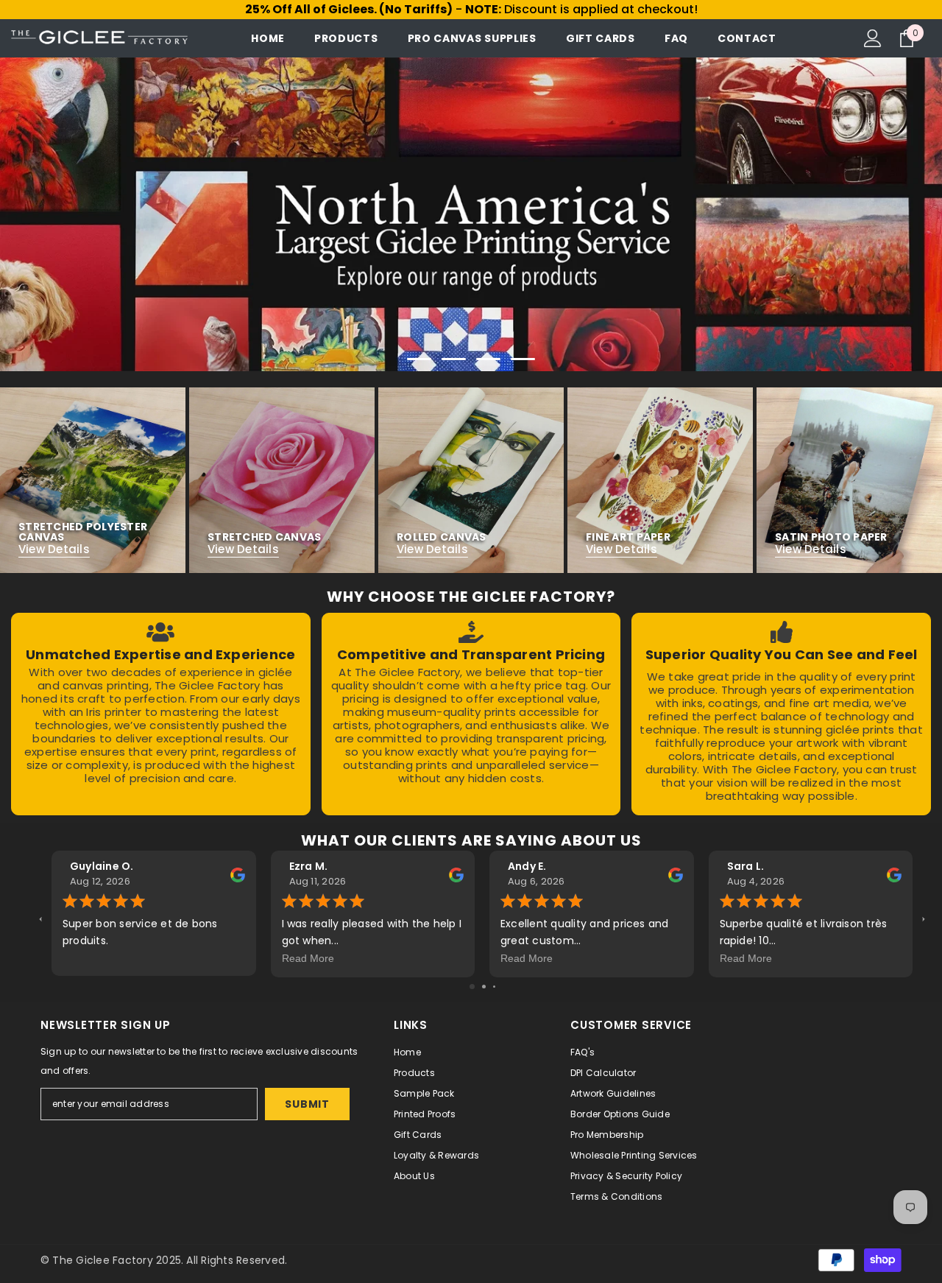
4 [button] (523, 359)
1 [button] (419, 359)
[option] (471, 214)
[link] (161, 714)
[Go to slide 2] (484, 986)
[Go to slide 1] (472, 986)
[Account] (873, 38)
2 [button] (454, 359)
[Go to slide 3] (494, 986)
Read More (308, 958)
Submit (307, 1104)
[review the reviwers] (237, 874)
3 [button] (488, 359)
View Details (54, 549)
